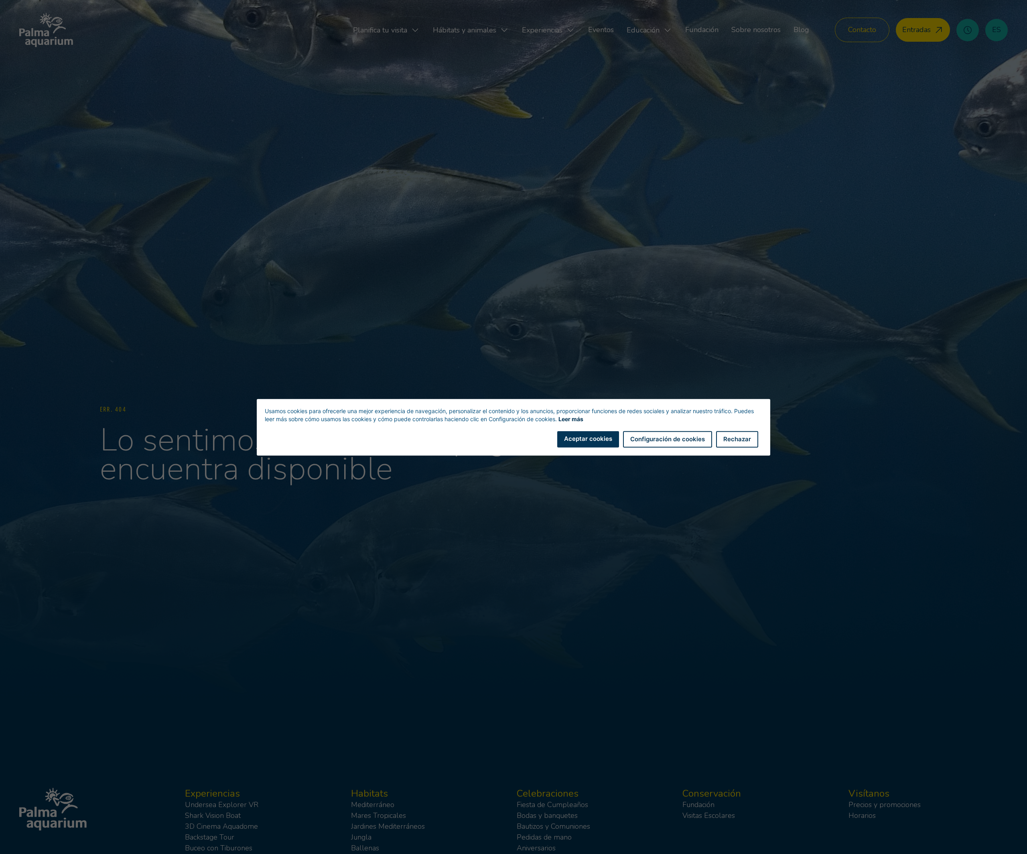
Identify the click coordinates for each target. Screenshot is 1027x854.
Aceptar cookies (588, 438)
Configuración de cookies (667, 438)
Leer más (570, 418)
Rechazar (737, 438)
